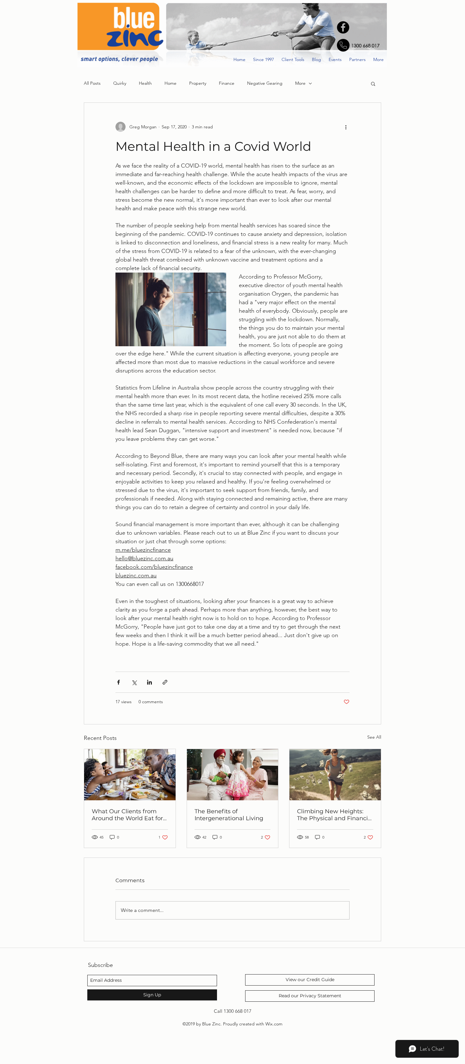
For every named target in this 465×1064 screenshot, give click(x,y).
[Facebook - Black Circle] (343, 27)
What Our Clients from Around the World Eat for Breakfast (127, 815)
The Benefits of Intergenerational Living (229, 815)
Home (170, 83)
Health (145, 83)
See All (374, 737)
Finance (226, 83)
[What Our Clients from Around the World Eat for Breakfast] (130, 774)
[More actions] (346, 127)
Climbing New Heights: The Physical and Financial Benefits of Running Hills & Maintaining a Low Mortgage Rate (335, 815)
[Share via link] (165, 682)
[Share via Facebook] (118, 682)
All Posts (92, 83)
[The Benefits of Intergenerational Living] (232, 774)
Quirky (119, 83)
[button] (373, 83)
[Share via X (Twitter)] (134, 682)
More (300, 83)
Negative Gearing (264, 83)
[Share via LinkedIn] (149, 682)
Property (197, 83)
